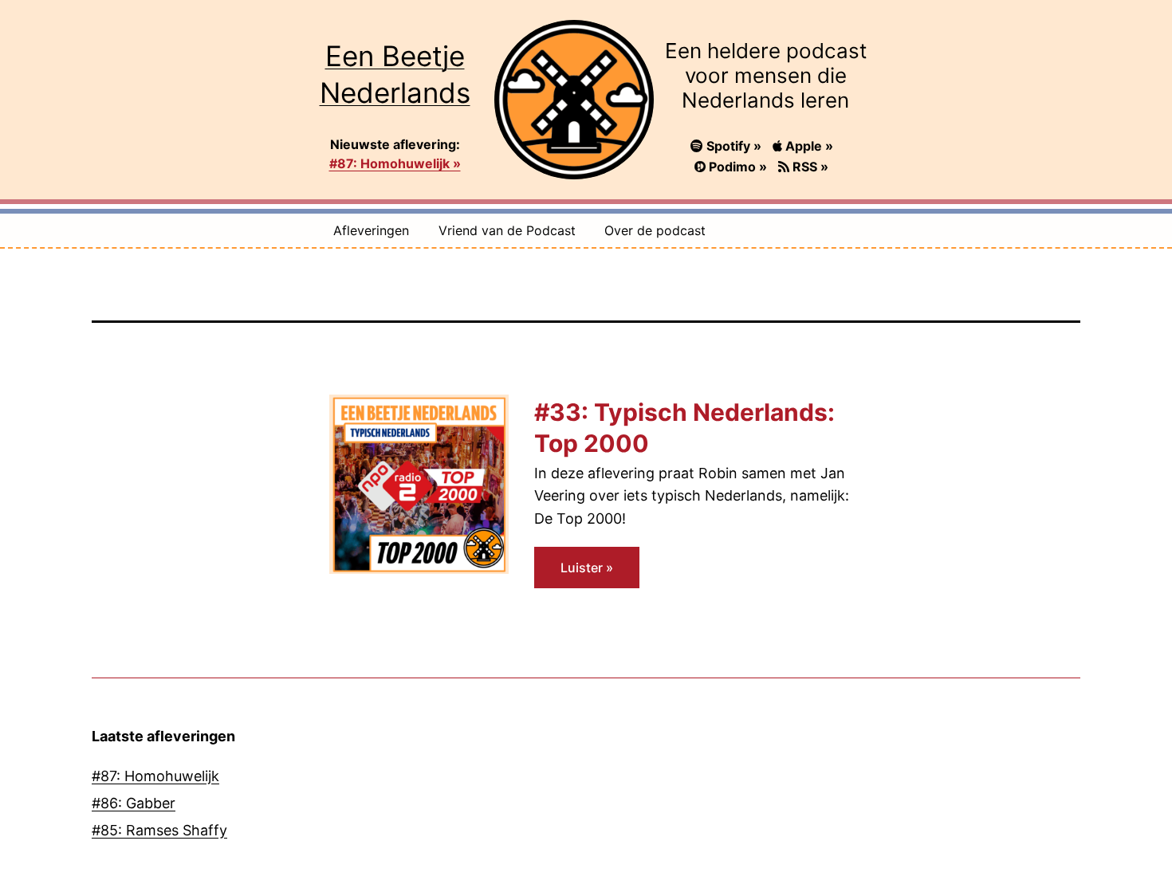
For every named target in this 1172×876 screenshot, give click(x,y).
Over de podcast (655, 230)
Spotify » (734, 146)
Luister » (586, 567)
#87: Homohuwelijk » (395, 163)
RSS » (808, 167)
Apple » (807, 146)
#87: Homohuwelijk (155, 776)
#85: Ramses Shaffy (159, 830)
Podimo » (738, 167)
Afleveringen (371, 230)
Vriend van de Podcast (507, 230)
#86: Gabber (133, 803)
